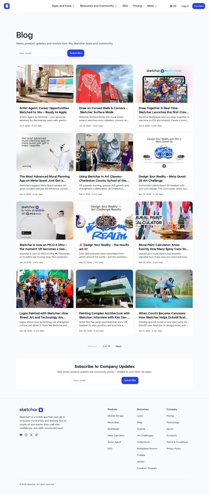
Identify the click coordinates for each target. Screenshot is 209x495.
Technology (173, 422)
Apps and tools (61, 6)
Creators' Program (147, 468)
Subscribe (76, 53)
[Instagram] (26, 434)
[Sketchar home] (7, 6)
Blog (139, 422)
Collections (143, 442)
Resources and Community (97, 6)
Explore (141, 429)
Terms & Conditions (177, 442)
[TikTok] (36, 434)
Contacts (172, 435)
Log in (185, 6)
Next (118, 346)
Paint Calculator (116, 435)
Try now (198, 6)
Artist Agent (114, 442)
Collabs (141, 455)
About (170, 429)
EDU (125, 6)
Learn (140, 416)
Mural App (113, 422)
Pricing (137, 6)
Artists (140, 462)
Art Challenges (145, 435)
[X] (31, 434)
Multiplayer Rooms (147, 449)
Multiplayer (114, 429)
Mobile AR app (116, 416)
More (150, 6)
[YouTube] (21, 434)
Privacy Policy (174, 449)
